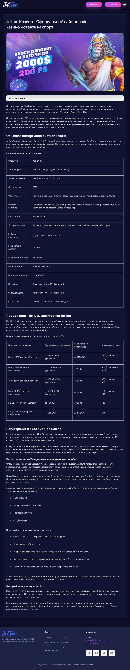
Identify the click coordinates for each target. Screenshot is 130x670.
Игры (64, 637)
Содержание (18, 98)
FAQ (63, 647)
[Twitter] (104, 653)
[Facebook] (96, 653)
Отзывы (65, 642)
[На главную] (10, 4)
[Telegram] (89, 653)
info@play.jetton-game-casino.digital (97, 641)
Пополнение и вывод (51, 644)
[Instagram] (112, 653)
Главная (48, 637)
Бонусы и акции (51, 650)
